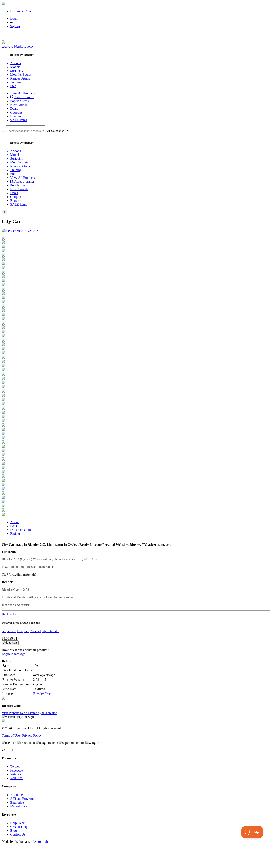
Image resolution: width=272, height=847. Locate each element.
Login (14, 18)
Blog (13, 830)
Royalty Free (42, 693)
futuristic (53, 631)
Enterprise (17, 802)
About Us (16, 795)
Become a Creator (22, 11)
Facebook (16, 770)
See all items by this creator (38, 713)
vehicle (11, 631)
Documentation (20, 530)
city (44, 631)
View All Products (22, 93)
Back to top (9, 614)
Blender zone (14, 231)
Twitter (15, 766)
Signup (15, 26)
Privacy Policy (32, 735)
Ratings (15, 533)
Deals (14, 108)
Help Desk (17, 823)
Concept (35, 631)
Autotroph (41, 841)
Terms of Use (11, 735)
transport (23, 631)
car (4, 631)
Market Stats (18, 806)
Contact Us (17, 834)
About (14, 522)
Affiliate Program (22, 798)
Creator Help (19, 827)
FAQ (13, 526)
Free (13, 86)
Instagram (16, 774)
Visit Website (11, 713)
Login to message (13, 654)
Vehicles (32, 231)
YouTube (16, 778)
